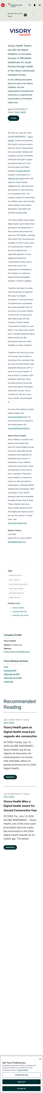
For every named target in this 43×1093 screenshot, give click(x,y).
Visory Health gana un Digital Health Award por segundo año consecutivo (20, 732)
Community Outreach (16, 589)
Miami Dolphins (14, 580)
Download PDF (10, 670)
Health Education (15, 597)
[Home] (11, 5)
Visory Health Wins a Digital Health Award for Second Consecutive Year (20, 806)
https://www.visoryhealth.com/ (17, 652)
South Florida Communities (18, 584)
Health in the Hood (15, 575)
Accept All (21, 1088)
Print (6, 667)
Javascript (8, 681)
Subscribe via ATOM (13, 678)
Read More (10, 777)
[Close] (40, 1059)
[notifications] (34, 5)
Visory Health (20, 112)
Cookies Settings (21, 1075)
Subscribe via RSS (12, 674)
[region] (21, 1074)
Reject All (21, 1082)
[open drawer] (39, 5)
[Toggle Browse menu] (34, 15)
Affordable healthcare (16, 593)
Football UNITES (20, 611)
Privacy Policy (22, 1070)
